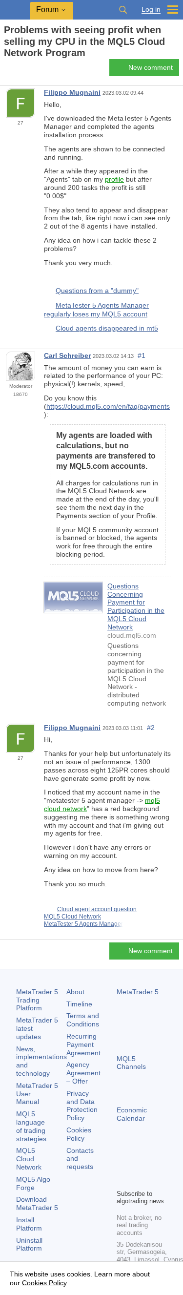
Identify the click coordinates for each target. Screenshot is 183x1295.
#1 (141, 355)
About (75, 992)
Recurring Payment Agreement (83, 1044)
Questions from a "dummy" (97, 290)
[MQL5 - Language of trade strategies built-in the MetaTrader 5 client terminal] (15, 10)
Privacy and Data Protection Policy (82, 1105)
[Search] (123, 10)
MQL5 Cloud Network (72, 916)
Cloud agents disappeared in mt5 (107, 328)
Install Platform (29, 1224)
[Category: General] (18, 70)
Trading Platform (37, 1000)
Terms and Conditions (82, 1020)
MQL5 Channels (131, 1063)
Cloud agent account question (97, 909)
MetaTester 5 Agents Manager (83, 923)
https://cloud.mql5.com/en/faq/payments (108, 406)
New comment (150, 67)
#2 (151, 727)
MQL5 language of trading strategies (31, 1126)
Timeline (79, 1004)
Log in (151, 9)
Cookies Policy (78, 1134)
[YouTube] (122, 1180)
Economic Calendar (132, 1114)
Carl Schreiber (67, 355)
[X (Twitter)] (154, 1164)
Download (37, 1203)
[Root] (7, 70)
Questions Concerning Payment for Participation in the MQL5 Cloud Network (135, 606)
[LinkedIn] (138, 1180)
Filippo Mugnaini (72, 92)
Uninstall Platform (29, 1244)
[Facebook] (122, 1164)
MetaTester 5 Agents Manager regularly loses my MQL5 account (96, 309)
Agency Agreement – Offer (83, 1073)
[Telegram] (138, 1164)
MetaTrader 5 (138, 992)
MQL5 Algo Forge (33, 1183)
